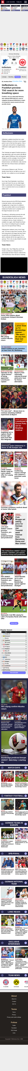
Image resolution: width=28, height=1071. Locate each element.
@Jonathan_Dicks (17, 81)
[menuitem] (3, 2)
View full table (14, 672)
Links (14, 1033)
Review (24, 77)
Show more (14, 623)
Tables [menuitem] (19, 2)
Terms (14, 1012)
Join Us (14, 1004)
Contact (14, 1001)
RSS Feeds (14, 1030)
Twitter (14, 1025)
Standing (10, 77)
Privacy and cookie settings (14, 1017)
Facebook (14, 1028)
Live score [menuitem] (10, 2)
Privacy (14, 1014)
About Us (14, 999)
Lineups (4, 77)
